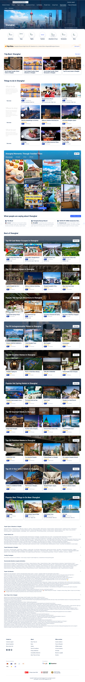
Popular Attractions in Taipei (46, 563)
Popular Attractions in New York (48, 564)
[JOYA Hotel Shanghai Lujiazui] (71, 112)
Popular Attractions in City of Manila (22, 563)
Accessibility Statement (35, 652)
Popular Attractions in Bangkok (9, 563)
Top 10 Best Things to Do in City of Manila (12, 540)
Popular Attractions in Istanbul (56, 566)
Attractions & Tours (30, 5)
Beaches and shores (58, 528)
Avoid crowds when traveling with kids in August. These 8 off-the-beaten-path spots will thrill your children (23, 583)
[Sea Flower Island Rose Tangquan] (70, 307)
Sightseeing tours (15, 528)
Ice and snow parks (50, 531)
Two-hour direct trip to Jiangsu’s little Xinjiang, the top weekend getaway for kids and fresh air (21, 584)
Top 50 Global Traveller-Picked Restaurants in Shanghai (42, 542)
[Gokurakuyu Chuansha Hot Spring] (52, 307)
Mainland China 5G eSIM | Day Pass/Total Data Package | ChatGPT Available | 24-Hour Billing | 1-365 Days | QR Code (24, 597)
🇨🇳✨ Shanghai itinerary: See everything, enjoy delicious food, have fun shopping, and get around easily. (23, 591)
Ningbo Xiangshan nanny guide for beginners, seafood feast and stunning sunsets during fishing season (61, 583)
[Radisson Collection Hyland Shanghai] (70, 478)
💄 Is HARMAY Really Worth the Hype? (49, 590)
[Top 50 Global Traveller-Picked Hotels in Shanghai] (13, 63)
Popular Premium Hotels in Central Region (11, 539)
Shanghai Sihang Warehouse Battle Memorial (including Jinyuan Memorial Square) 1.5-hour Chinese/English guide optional (26, 608)
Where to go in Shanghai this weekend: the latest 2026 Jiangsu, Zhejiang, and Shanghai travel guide (22, 577)
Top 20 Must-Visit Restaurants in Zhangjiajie (59, 541)
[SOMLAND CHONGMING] (52, 364)
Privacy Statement (34, 650)
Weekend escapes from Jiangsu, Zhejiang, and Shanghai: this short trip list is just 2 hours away (51, 578)
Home (6, 8)
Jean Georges (6, 549)
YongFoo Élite (19, 549)
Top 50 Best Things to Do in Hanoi (46, 536)
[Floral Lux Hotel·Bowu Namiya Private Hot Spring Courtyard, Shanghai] (33, 364)
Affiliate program (58, 646)
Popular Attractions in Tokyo (35, 563)
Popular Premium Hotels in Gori (40, 539)
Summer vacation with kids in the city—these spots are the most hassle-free (59, 574)
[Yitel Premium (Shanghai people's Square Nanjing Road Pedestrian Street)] (33, 478)
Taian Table (59, 549)
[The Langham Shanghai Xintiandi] (70, 449)
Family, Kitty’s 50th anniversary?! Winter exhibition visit (14, 579)
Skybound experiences (59, 531)
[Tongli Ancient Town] (52, 506)
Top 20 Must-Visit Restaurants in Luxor (27, 539)
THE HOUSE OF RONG (44, 550)
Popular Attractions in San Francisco (47, 565)
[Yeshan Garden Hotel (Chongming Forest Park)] (70, 364)
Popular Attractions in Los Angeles (24, 564)
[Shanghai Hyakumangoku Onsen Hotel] (14, 392)
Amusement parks (33, 531)
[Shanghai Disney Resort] (50, 90)
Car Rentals (39, 5)
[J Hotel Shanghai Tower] (33, 335)
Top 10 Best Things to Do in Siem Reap (54, 540)
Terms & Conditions (35, 648)
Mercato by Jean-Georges (51, 549)
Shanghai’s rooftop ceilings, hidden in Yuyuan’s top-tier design (68, 590)
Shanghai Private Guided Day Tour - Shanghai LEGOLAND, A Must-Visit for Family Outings (20, 612)
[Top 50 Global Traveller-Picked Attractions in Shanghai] (33, 63)
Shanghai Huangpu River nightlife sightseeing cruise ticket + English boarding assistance (21, 602)
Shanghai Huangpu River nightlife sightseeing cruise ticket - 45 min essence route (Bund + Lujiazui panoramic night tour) (59, 605)
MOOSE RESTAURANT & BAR (73, 550)
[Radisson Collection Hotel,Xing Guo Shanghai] (50, 112)
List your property (59, 648)
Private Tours (47, 5)
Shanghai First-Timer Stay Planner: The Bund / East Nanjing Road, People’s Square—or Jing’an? (21, 573)
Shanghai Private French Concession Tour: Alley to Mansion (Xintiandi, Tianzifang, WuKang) (38, 617)
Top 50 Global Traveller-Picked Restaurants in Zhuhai (13, 541)
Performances (73, 528)
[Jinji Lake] (70, 506)
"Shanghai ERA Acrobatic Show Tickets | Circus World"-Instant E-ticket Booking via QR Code (20, 605)
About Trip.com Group (35, 655)
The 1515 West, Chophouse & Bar (40, 549)
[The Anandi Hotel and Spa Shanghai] (33, 392)
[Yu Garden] (71, 90)
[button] (65, 2)
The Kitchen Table (13, 549)
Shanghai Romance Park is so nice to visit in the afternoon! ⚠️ (57, 579)
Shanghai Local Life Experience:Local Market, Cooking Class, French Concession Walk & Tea (20, 616)
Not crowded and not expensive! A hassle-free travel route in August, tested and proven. (57, 577)
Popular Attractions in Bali (8, 566)
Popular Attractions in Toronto (32, 568)
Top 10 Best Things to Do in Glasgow (44, 541)
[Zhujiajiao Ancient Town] (52, 250)
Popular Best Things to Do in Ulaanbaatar (11, 536)
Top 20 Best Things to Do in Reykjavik (30, 541)
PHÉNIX (74, 549)
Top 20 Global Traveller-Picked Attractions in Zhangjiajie (29, 536)
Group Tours (55, 5)
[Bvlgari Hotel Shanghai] (14, 421)
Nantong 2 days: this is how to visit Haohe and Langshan (35, 579)
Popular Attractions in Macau (71, 565)
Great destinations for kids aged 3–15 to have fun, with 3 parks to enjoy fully (63, 586)
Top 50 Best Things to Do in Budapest (27, 540)
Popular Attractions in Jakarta (19, 566)
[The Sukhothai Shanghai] (33, 449)
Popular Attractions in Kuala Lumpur (10, 564)
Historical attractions (7, 528)
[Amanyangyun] (70, 335)
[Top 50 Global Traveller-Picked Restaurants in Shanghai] (52, 63)
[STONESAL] (30, 134)
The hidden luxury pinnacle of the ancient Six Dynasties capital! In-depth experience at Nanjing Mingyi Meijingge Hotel (46, 576)
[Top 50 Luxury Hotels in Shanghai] (72, 63)
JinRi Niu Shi (65, 550)
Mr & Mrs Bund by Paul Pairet (67, 549)
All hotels (57, 650)
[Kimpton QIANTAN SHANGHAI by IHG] (14, 335)
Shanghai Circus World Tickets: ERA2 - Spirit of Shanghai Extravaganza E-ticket (63, 608)
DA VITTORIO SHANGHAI (15, 550)
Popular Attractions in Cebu (55, 568)
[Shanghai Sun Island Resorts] (70, 392)
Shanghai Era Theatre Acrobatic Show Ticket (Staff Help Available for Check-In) (51, 616)
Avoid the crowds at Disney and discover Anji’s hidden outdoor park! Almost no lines (19, 578)
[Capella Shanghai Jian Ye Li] (14, 278)
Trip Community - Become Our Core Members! (12, 557)
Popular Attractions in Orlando (44, 568)
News (32, 644)
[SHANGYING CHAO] (14, 449)
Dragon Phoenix (37, 550)
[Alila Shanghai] (52, 335)
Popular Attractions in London (22, 565)
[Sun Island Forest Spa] (33, 307)
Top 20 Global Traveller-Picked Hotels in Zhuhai (55, 539)
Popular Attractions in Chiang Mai (67, 568)
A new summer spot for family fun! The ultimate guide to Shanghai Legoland (49, 585)
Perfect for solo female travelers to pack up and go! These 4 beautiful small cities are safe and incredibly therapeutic (24, 574)
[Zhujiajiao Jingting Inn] (14, 364)
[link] (71, 2)
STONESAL (25, 549)
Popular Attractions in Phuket (68, 566)
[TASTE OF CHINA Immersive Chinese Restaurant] (50, 134)
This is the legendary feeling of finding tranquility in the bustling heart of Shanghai (19, 588)
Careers (32, 646)
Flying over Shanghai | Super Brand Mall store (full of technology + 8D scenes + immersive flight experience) (23, 627)
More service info (9, 646)
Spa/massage (23, 531)
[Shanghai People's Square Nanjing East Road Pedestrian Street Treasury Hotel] (52, 478)
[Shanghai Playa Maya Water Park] (14, 250)
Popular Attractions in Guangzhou (34, 565)
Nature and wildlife (36, 528)
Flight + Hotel (20, 5)
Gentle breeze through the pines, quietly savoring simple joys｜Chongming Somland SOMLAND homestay (23, 590)
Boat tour (26, 528)
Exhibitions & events (66, 528)
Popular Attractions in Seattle (21, 568)
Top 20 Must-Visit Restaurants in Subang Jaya (70, 540)
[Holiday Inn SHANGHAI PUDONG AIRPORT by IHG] (14, 478)
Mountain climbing (50, 528)
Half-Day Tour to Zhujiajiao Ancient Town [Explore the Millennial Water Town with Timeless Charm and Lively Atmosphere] (25, 610)
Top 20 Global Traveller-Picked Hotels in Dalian (72, 539)
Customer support (9, 641)
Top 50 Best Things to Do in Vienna (25, 542)
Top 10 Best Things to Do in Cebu (41, 540)
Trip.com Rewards (72, 5)
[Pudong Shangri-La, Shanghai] (52, 449)
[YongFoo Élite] (71, 134)
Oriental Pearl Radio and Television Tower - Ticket (12, 617)
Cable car (30, 528)
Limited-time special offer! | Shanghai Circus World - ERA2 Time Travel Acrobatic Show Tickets (54, 606)
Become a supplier (59, 652)
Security (57, 655)
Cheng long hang (7, 550)
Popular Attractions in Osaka (73, 564)
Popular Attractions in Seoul (70, 563)
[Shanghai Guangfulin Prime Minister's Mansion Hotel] (52, 278)
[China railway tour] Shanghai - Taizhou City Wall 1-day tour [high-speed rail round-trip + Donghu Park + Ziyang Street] (25, 624)
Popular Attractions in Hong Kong (58, 563)
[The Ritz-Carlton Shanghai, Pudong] (33, 421)
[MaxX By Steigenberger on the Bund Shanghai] (30, 112)
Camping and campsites (16, 531)
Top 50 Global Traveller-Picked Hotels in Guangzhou (62, 536)
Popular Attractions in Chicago (9, 568)
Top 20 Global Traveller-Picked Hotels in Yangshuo (61, 542)
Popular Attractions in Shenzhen (61, 564)
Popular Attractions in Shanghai (36, 564)
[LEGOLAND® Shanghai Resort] (33, 250)
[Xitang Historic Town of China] (33, 506)
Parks (28, 531)
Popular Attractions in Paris (30, 566)
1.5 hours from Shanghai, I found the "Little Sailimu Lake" (14, 576)
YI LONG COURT (30, 549)
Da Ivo (61, 550)
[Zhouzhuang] (14, 506)
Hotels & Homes (6, 5)
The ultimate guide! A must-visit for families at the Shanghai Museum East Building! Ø (19, 585)
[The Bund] (30, 90)
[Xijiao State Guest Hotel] (70, 278)
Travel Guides (63, 5)
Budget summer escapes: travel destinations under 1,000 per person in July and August (63, 582)
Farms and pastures (7, 531)
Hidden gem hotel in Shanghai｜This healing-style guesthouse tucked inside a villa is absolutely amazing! (23, 580)
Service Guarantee (10, 644)
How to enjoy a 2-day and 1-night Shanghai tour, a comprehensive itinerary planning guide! (37, 557)
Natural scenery (43, 528)
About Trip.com (34, 641)
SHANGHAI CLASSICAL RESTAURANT (26, 550)
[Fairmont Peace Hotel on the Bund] (52, 421)
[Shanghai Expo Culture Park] (70, 250)
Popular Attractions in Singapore (10, 565)
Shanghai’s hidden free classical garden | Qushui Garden (49, 573)
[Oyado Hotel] (52, 392)
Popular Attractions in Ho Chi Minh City (43, 566)
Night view (22, 528)
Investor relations (58, 641)
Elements (51, 550)
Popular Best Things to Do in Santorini (11, 542)
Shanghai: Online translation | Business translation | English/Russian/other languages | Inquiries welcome (22, 618)
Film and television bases (41, 531)
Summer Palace (56, 550)
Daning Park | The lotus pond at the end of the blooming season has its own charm (53, 584)
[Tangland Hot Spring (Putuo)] (14, 307)
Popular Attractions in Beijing (60, 565)
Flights (13, 5)
